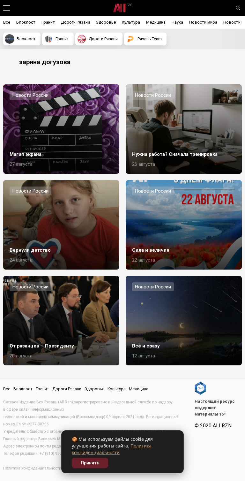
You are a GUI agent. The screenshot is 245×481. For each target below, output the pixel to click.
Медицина (156, 22)
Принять (90, 462)
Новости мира (203, 22)
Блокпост (25, 22)
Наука (177, 22)
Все (6, 22)
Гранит (48, 22)
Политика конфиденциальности (32, 468)
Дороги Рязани (75, 22)
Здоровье (106, 22)
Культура (131, 22)
